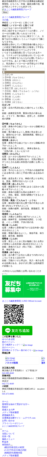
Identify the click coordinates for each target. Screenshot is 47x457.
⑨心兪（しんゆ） (13, 96)
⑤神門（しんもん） (14, 85)
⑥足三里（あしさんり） (16, 88)
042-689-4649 (8, 373)
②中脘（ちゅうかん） (15, 77)
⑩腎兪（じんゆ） (13, 99)
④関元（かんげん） (14, 83)
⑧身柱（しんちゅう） (15, 94)
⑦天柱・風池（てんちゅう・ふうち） (22, 91)
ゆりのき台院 (8, 339)
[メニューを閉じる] (1, 429)
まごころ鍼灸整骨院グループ (13, 426)
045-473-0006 (8, 394)
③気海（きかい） (13, 80)
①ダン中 (9, 75)
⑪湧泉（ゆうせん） (14, 102)
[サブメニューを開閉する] (11, 445)
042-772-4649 (8, 384)
